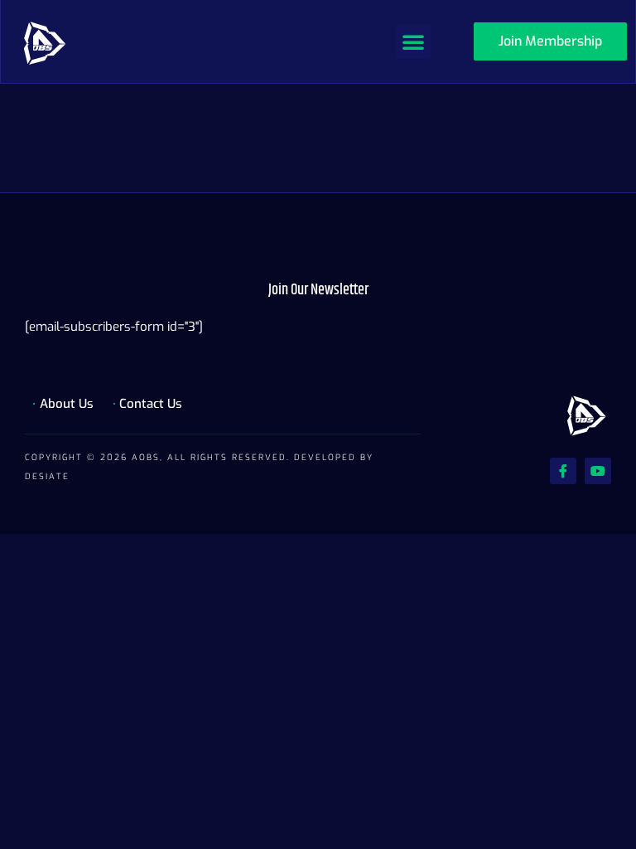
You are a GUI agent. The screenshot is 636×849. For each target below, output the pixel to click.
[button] (413, 41)
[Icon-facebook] (563, 471)
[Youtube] (598, 471)
